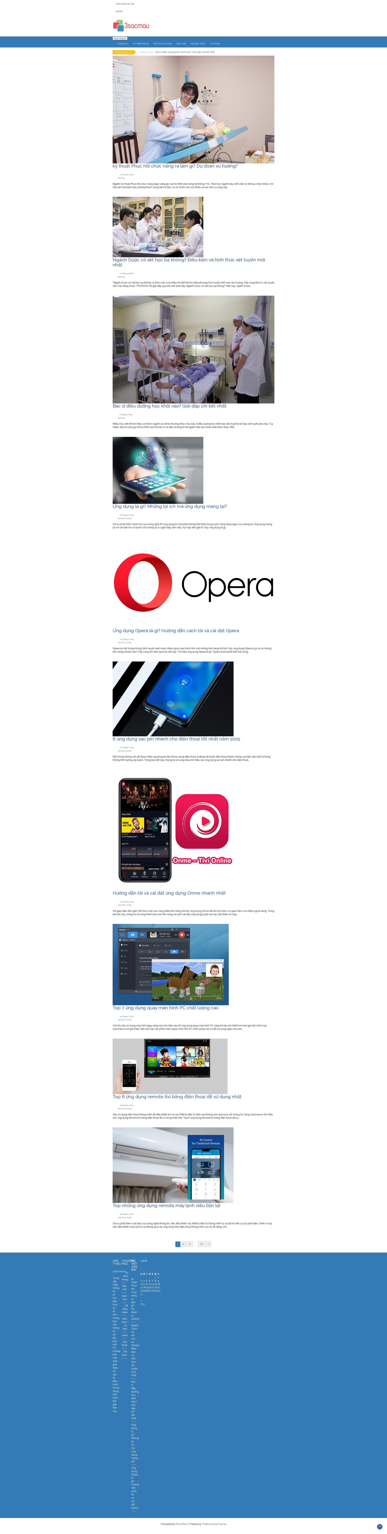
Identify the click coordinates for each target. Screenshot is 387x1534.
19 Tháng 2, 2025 (126, 1016)
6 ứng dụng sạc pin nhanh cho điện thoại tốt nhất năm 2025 (176, 738)
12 (147, 1284)
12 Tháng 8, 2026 (126, 175)
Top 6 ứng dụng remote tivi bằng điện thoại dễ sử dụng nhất (177, 1096)
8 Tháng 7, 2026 (126, 415)
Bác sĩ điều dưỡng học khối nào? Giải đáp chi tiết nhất (169, 406)
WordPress (182, 1524)
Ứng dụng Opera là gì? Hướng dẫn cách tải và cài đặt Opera (176, 630)
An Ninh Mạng (141, 43)
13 (201, 1243)
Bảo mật (181, 43)
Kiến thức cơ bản (162, 43)
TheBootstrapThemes (214, 1524)
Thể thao (124, 1353)
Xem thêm (123, 194)
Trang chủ (122, 43)
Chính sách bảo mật (125, 4)
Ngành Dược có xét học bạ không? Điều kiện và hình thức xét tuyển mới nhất (189, 262)
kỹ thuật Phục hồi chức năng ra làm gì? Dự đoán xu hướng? (175, 166)
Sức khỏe (124, 1343)
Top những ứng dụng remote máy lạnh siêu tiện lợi (166, 1205)
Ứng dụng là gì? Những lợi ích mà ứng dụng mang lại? (186, 52)
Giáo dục (121, 178)
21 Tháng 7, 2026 (126, 273)
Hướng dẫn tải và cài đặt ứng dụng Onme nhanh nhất (169, 893)
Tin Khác (215, 43)
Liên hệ (119, 11)
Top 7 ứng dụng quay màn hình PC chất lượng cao (166, 1007)
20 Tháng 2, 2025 (127, 515)
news (125, 1335)
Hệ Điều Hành (197, 43)
